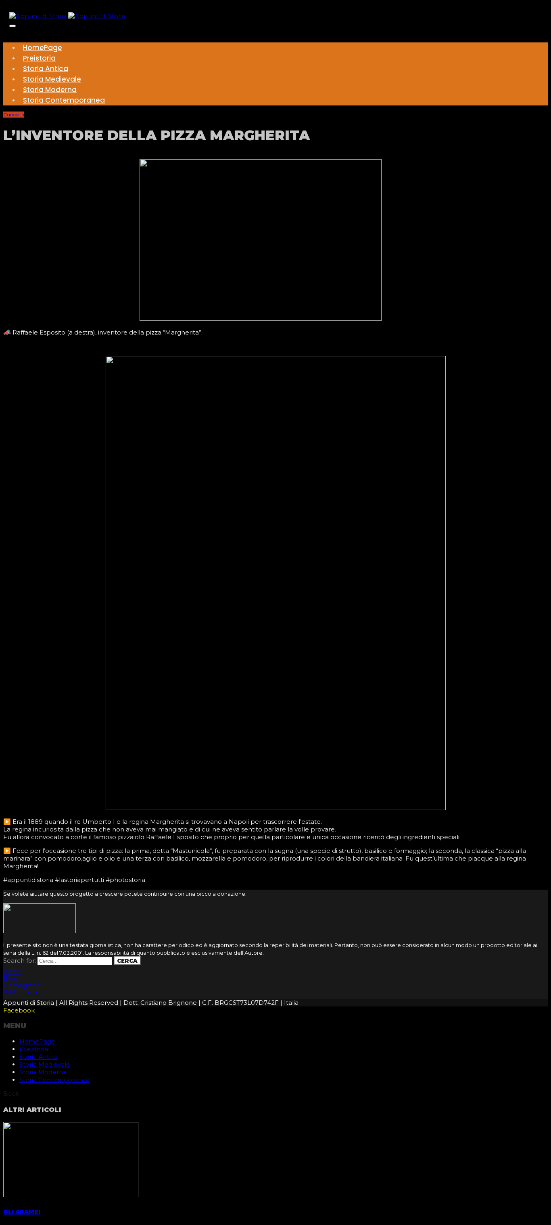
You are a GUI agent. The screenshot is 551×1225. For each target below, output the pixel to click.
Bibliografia (20, 992)
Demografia (21, 985)
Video (12, 971)
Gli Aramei (21, 1211)
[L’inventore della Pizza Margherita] (261, 318)
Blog (10, 978)
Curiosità (13, 115)
